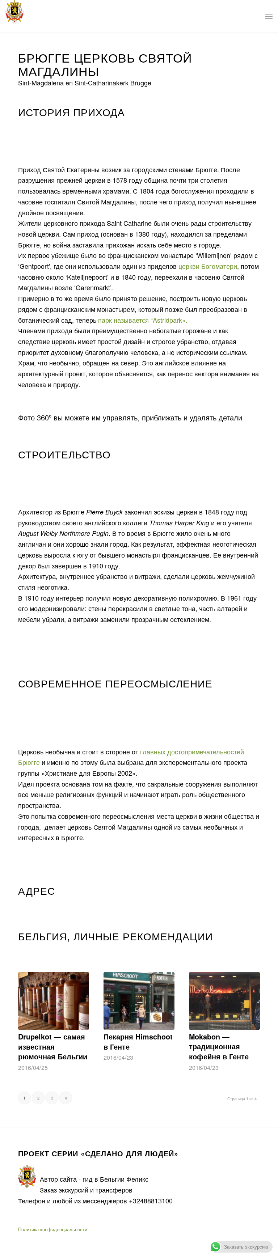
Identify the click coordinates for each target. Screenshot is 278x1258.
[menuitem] (269, 16)
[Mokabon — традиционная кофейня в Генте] (224, 1000)
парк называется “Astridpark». (143, 320)
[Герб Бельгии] (14, 16)
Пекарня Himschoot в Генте (138, 1042)
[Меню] (269, 16)
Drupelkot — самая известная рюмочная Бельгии (52, 1047)
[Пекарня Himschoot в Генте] (139, 1001)
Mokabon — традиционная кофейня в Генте (219, 1047)
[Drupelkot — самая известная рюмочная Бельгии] (53, 1001)
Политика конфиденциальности (52, 1229)
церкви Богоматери (207, 266)
